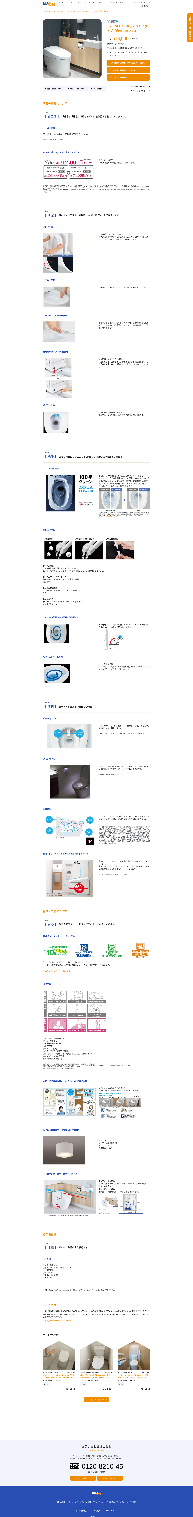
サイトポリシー (111, 1511)
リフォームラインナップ (79, 2)
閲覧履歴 (145, 6)
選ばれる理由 (63, 2)
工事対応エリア (125, 2)
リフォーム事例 (96, 2)
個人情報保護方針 (82, 1511)
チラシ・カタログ (99, 1502)
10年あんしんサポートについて (57, 970)
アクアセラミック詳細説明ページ (108, 517)
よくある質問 (145, 2)
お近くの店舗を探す (120, 77)
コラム (135, 2)
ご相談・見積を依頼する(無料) (124, 70)
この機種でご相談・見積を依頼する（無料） (128, 62)
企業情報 (97, 1511)
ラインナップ (73, 1502)
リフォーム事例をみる (139, 91)
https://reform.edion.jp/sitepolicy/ (57, 1320)
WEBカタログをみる (138, 86)
